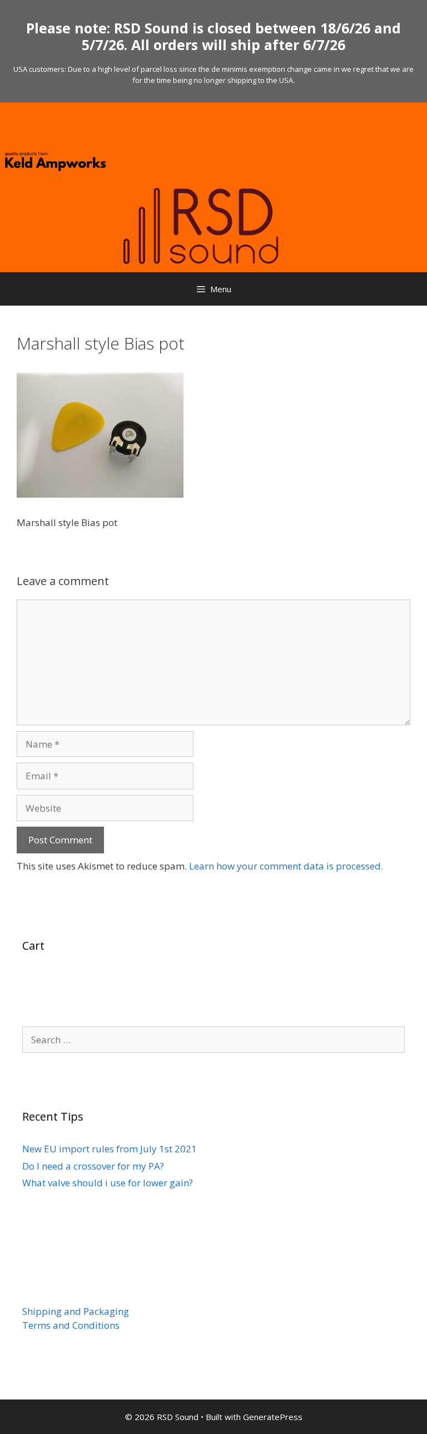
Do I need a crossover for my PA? (93, 1166)
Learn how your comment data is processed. (286, 866)
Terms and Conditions (71, 1325)
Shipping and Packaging (75, 1311)
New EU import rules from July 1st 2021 (109, 1148)
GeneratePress (272, 1416)
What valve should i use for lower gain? (107, 1182)
